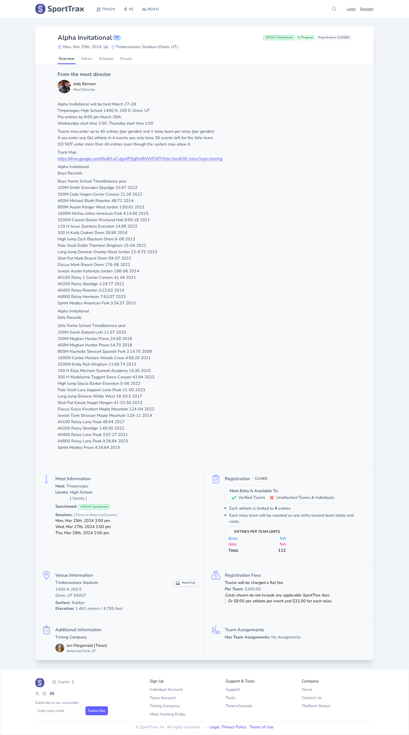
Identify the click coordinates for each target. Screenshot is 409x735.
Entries (86, 58)
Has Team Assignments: (247, 637)
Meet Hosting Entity (167, 714)
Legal (215, 727)
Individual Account (166, 689)
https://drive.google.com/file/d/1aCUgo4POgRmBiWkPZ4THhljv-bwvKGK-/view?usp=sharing (140, 158)
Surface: (63, 602)
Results (126, 58)
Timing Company (164, 706)
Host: (60, 486)
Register (367, 8)
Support (233, 689)
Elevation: (64, 608)
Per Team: (234, 589)
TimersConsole (239, 706)
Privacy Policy (234, 727)
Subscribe (96, 710)
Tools (230, 698)
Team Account (163, 698)
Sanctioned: (66, 506)
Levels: (62, 492)
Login (351, 8)
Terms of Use (262, 727)
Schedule (106, 58)
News (307, 689)
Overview (67, 58)
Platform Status (316, 706)
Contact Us (312, 698)
